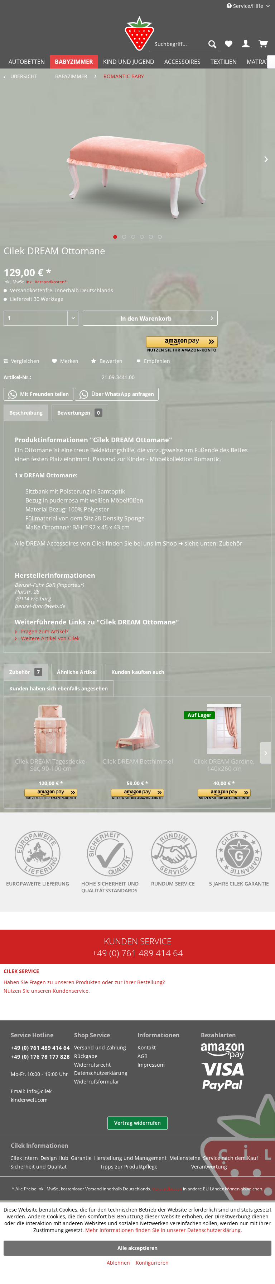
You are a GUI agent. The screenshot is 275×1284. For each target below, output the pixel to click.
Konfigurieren (152, 1262)
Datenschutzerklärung (100, 1073)
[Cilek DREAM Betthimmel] (137, 729)
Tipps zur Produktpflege (129, 1166)
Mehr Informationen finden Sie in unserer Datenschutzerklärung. (163, 1230)
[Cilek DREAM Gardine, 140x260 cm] (224, 729)
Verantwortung (209, 1166)
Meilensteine (185, 1158)
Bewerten (111, 361)
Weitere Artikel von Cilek (49, 638)
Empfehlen (156, 361)
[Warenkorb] (263, 44)
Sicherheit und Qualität (38, 1166)
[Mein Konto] (246, 44)
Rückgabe (85, 1056)
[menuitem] (185, 44)
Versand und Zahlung (100, 1047)
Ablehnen (118, 1262)
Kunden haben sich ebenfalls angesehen (58, 688)
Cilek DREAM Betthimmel (137, 761)
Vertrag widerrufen (137, 1122)
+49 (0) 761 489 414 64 (137, 953)
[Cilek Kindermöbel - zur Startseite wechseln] (139, 33)
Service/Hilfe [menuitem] (248, 6)
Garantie (81, 1158)
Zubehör (24, 672)
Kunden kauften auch (137, 672)
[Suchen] (212, 44)
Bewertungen (78, 412)
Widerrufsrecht (92, 1064)
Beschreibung (26, 412)
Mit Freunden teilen (44, 394)
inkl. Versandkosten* (46, 282)
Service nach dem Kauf (230, 1158)
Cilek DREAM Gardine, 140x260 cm (224, 765)
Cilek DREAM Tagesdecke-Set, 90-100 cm (51, 765)
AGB (143, 1056)
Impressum (151, 1064)
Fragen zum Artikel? (44, 631)
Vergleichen (24, 361)
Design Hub (54, 1158)
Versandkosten (167, 1189)
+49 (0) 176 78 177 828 (40, 1056)
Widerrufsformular (96, 1081)
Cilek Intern (24, 1158)
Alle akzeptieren (137, 1248)
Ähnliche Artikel (77, 672)
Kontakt (147, 1047)
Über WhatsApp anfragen (122, 394)
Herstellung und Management (130, 1158)
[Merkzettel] (228, 44)
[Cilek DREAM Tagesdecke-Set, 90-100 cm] (51, 729)
